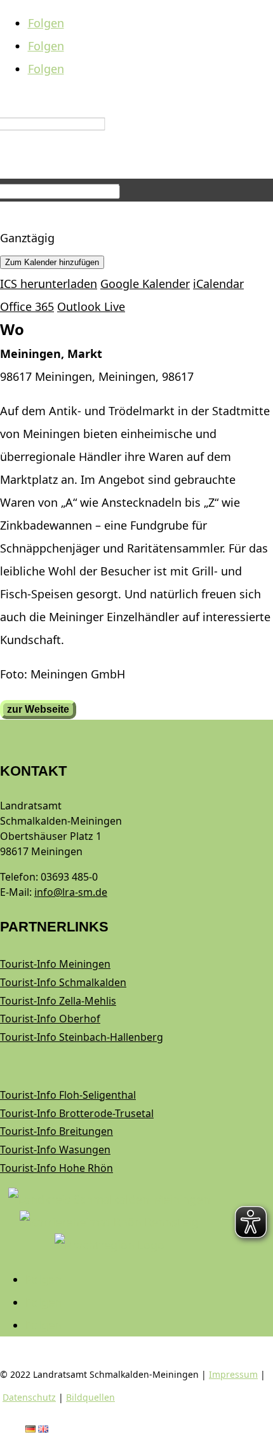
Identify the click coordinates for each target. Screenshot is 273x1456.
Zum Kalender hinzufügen (52, 262)
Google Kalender (145, 283)
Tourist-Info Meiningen (55, 964)
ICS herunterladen (48, 283)
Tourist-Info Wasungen (55, 1150)
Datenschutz (29, 1397)
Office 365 (27, 306)
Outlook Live (91, 306)
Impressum (233, 1374)
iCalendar (218, 283)
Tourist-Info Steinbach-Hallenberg (81, 1037)
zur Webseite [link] (38, 709)
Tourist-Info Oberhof (50, 1019)
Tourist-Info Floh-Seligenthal (68, 1095)
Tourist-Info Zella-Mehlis (58, 1001)
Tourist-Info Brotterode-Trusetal (77, 1113)
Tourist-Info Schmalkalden (63, 982)
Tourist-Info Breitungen (56, 1131)
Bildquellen (90, 1397)
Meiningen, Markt (51, 353)
